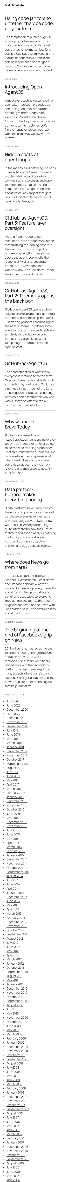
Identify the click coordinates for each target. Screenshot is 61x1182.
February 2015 (16, 851)
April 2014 (13, 888)
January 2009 (16, 1042)
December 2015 (17, 822)
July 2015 (12, 830)
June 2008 (13, 1072)
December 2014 (17, 859)
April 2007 (13, 1130)
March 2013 (14, 913)
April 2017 (13, 784)
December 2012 (17, 922)
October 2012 (15, 930)
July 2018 (12, 730)
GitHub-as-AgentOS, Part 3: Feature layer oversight (26, 223)
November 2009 (17, 1017)
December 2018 (17, 718)
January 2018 (15, 747)
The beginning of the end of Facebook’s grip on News (28, 635)
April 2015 (13, 843)
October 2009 (16, 1022)
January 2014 (15, 893)
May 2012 (13, 951)
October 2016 (16, 809)
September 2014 (18, 872)
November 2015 (17, 826)
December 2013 (17, 897)
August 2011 (14, 976)
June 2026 (13, 705)
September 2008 (18, 1059)
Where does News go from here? (27, 564)
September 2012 (17, 934)
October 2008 (16, 1055)
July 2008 (13, 1067)
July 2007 (13, 1117)
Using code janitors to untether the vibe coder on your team (29, 23)
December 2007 (17, 1097)
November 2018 (17, 722)
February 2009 (16, 1038)
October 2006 (16, 1155)
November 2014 (17, 863)
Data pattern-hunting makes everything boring (23, 494)
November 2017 (17, 755)
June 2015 (13, 834)
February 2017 (16, 793)
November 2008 (17, 1051)
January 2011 (15, 984)
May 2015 (13, 839)
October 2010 (16, 997)
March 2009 (14, 1034)
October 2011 (15, 967)
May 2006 (13, 1176)
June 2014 (13, 884)
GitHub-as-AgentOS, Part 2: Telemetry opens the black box (29, 296)
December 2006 (17, 1147)
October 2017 (15, 759)
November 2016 (17, 805)
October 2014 (16, 868)
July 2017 (12, 772)
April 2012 (13, 955)
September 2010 (18, 1001)
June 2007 (13, 1122)
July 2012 (12, 942)
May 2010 (13, 1013)
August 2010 (15, 1005)
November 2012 (17, 926)
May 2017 (12, 780)
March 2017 (14, 789)
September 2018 (17, 726)
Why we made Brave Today (19, 424)
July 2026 (13, 701)
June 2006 (14, 1172)
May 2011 (12, 980)
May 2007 (13, 1126)
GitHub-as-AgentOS (26, 363)
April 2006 (13, 1180)
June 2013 (13, 901)
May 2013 (13, 905)
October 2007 (16, 1105)
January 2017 (15, 797)
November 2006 (17, 1151)
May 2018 (13, 739)
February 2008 (16, 1088)
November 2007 (17, 1101)
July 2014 (13, 880)
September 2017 (17, 764)
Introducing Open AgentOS (23, 89)
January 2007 (15, 1142)
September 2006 (18, 1159)
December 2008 (17, 1047)
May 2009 (13, 1030)
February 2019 (16, 714)
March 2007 (14, 1134)
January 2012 (15, 963)
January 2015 (15, 855)
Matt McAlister (15, 5)
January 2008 (15, 1092)
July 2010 (13, 1009)
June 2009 (14, 1026)
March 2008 (14, 1084)
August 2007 (15, 1113)
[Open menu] (54, 5)
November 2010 (17, 992)
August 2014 (15, 876)
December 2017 (17, 751)
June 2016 (13, 814)
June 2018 (13, 734)
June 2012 (13, 947)
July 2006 (13, 1167)
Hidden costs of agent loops (21, 157)
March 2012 (14, 959)
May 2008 (13, 1076)
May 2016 (13, 818)
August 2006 (15, 1163)
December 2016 (17, 801)
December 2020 (17, 709)
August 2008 (15, 1063)
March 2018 (14, 743)
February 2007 (16, 1138)
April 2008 (13, 1080)
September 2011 (17, 972)
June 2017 (13, 776)
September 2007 (18, 1109)
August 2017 (15, 768)
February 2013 (16, 918)
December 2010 (17, 988)
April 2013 (13, 909)
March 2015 (14, 847)
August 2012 (15, 938)
